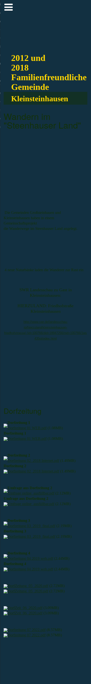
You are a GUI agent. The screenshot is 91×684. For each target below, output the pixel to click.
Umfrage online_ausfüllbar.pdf (31, 493)
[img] (78, 14)
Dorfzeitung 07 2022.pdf (27, 630)
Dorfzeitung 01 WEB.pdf (27, 428)
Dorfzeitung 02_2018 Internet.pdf (33, 460)
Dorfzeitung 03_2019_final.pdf (31, 526)
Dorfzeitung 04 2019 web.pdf (30, 558)
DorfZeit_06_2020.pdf (25, 608)
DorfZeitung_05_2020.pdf (28, 586)
